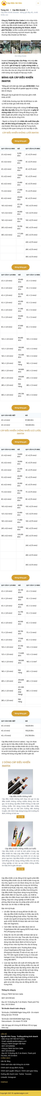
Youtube (28, 1074)
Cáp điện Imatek (18, 10)
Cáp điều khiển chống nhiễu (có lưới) (20, 848)
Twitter (21, 1074)
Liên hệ (3, 1061)
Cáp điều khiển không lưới (20, 796)
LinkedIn (4, 1077)
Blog (8, 1061)
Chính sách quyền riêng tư (11, 1071)
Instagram (12, 1077)
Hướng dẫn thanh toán (9, 1074)
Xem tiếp (20, 817)
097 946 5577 (15, 1039)
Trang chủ (5, 10)
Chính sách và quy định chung (12, 1068)
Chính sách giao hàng (29, 1071)
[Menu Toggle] (38, 3)
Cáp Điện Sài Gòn (14, 3)
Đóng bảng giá (20, 141)
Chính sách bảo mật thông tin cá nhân (15, 1064)
